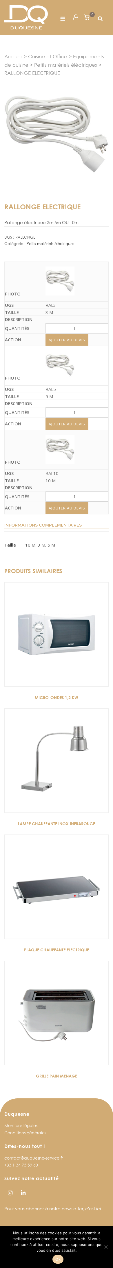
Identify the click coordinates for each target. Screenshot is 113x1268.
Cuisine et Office (47, 56)
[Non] (106, 1247)
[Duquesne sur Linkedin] (23, 1193)
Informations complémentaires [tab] (43, 525)
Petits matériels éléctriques (65, 65)
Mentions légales (20, 1125)
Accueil (13, 56)
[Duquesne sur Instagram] (10, 1193)
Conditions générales (25, 1132)
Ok (58, 1259)
